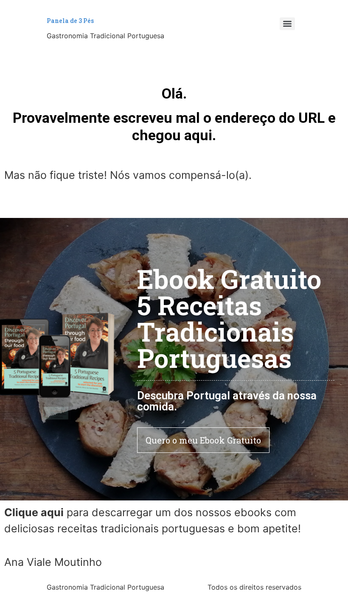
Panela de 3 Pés (70, 21)
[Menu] (287, 23)
